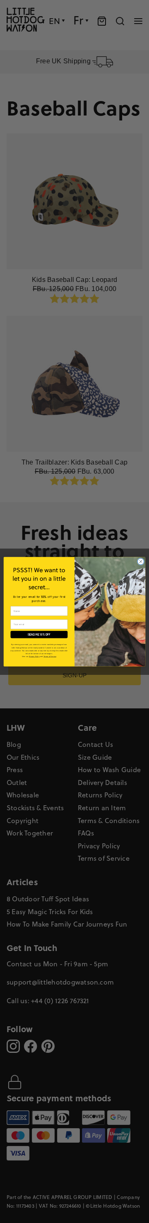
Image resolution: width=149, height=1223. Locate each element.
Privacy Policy (34, 656)
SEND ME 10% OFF (39, 634)
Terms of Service (49, 656)
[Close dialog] (140, 561)
